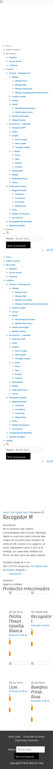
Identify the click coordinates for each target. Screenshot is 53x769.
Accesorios (17, 217)
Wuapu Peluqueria (20, 213)
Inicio (8, 46)
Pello (14, 210)
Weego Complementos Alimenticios (31, 92)
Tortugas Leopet (22, 147)
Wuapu (15, 174)
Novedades (9, 569)
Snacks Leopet (19, 96)
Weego (15, 77)
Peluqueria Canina (17, 186)
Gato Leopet (20, 143)
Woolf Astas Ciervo (24, 112)
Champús (19, 194)
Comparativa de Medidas (20, 221)
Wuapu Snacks (19, 120)
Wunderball (17, 171)
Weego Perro (21, 81)
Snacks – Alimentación (19, 73)
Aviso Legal (14, 736)
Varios (15, 182)
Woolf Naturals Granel (25, 108)
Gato (17, 159)
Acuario (18, 167)
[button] (7, 233)
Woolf (15, 104)
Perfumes (19, 202)
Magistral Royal (19, 190)
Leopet (15, 135)
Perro (17, 155)
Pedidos (10, 69)
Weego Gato (20, 85)
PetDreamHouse (19, 178)
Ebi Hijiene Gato (19, 512)
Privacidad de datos (34, 736)
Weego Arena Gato (23, 88)
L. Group (16, 151)
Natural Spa (20, 206)
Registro (13, 57)
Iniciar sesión (15, 61)
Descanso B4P (18, 127)
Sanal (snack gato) (20, 116)
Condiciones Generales (26, 740)
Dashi (14, 131)
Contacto (13, 65)
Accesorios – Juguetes (20, 124)
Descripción (15, 573)
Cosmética (20, 198)
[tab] (29, 574)
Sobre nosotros (13, 49)
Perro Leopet (21, 139)
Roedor (18, 163)
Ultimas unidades (17, 225)
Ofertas (9, 229)
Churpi (15, 100)
